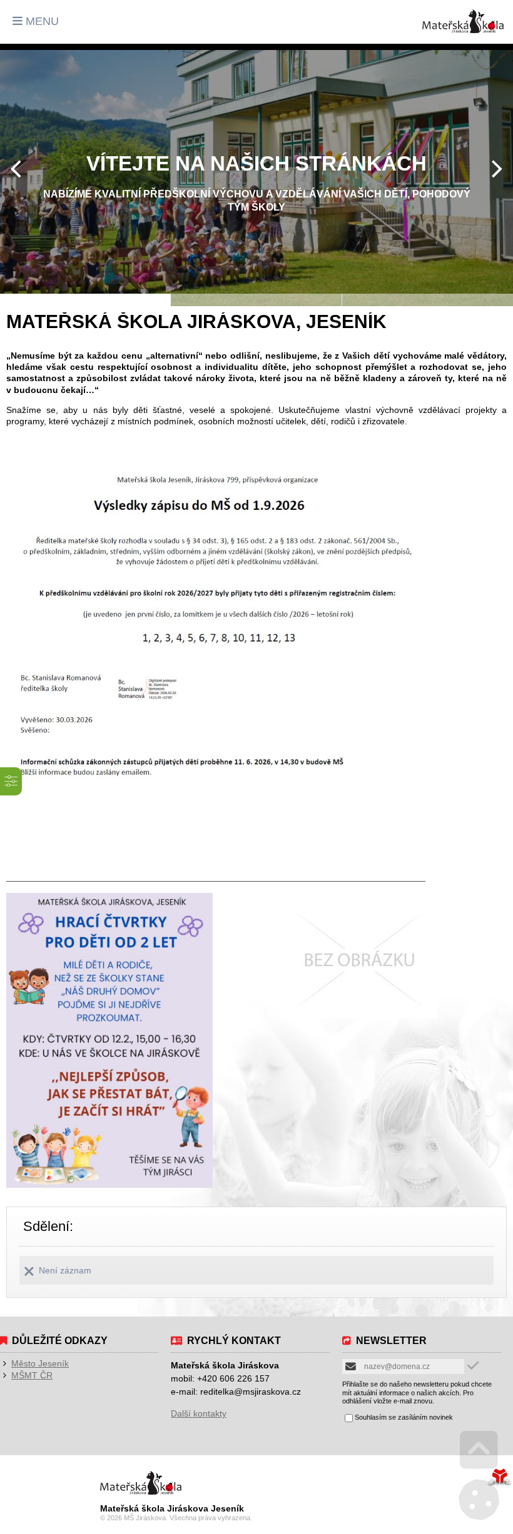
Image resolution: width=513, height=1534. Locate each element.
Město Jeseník (40, 1363)
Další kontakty (198, 1413)
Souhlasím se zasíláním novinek (404, 1417)
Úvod (463, 21)
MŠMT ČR (32, 1375)
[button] (36, 21)
